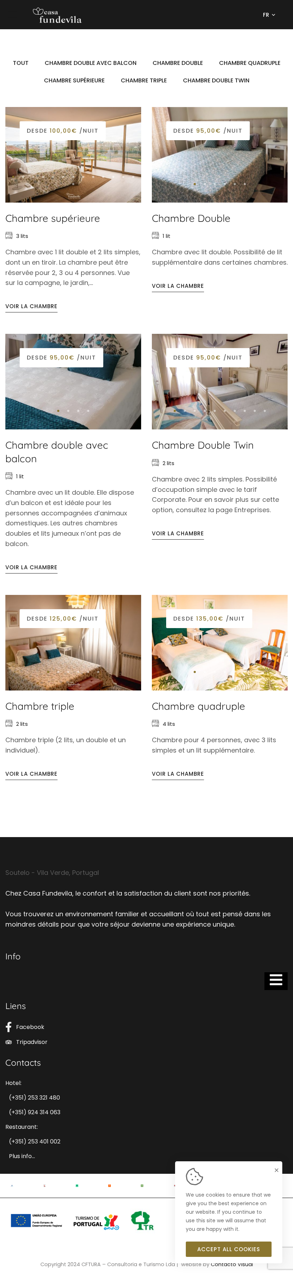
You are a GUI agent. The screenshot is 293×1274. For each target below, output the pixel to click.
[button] (13, 176)
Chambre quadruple (198, 706)
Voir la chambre (31, 306)
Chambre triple (39, 706)
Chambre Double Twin (203, 445)
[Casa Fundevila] (57, 15)
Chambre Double (191, 218)
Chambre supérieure (52, 218)
